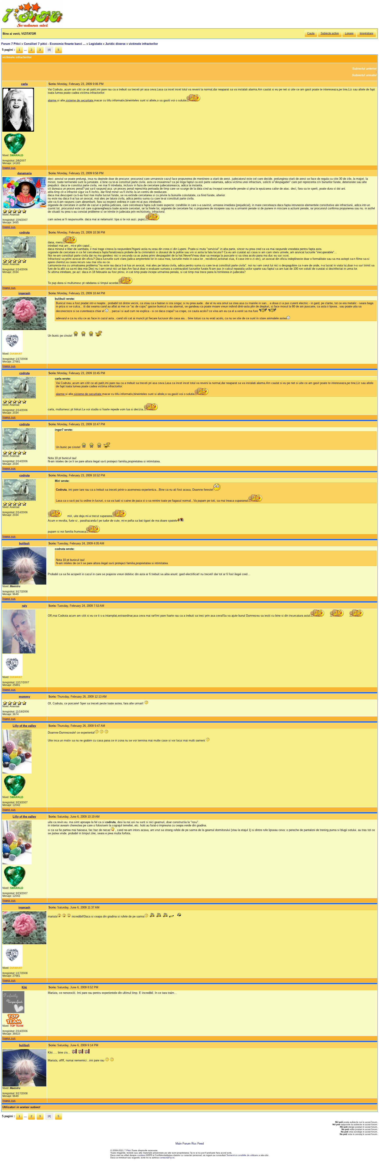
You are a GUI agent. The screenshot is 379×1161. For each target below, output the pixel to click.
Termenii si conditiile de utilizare (242, 1155)
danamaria (24, 173)
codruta (24, 232)
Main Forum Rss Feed (189, 1143)
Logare (349, 33)
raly (24, 605)
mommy (24, 696)
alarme (52, 100)
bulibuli (24, 543)
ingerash (24, 293)
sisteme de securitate (79, 100)
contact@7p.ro (166, 1157)
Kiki (24, 987)
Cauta (311, 33)
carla (24, 84)
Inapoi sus (9, 167)
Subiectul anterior (364, 68)
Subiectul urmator (364, 75)
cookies (141, 1155)
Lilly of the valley (24, 725)
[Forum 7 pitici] (32, 26)
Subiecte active (330, 33)
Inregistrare (366, 33)
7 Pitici (127, 1150)
